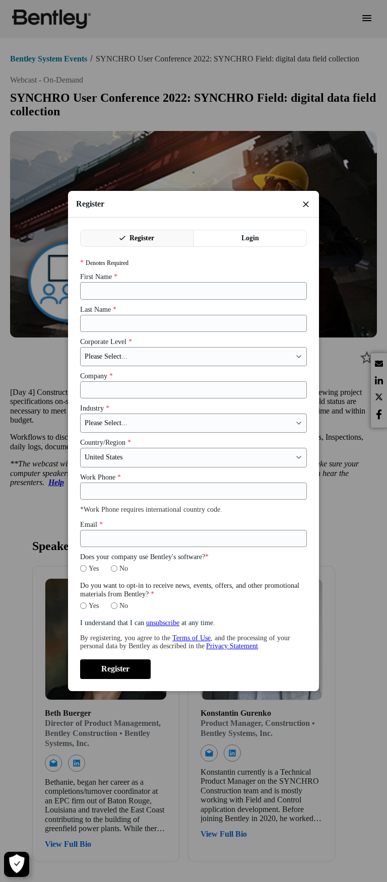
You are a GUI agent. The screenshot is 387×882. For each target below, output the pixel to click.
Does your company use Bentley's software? (144, 557)
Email (91, 524)
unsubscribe (162, 623)
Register (140, 238)
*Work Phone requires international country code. (151, 509)
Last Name (98, 309)
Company (96, 376)
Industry (94, 408)
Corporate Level (106, 342)
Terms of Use (191, 638)
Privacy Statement (232, 646)
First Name (98, 277)
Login (250, 238)
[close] (306, 204)
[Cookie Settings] (16, 864)
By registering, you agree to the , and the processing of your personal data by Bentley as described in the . (185, 642)
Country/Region (105, 442)
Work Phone (100, 477)
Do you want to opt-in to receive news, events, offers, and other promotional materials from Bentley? (189, 589)
